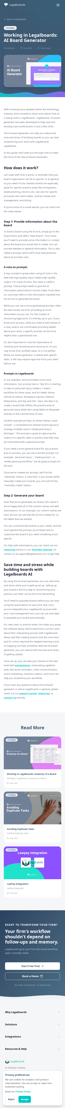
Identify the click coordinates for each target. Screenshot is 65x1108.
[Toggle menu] (58, 5)
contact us (10, 697)
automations (22, 665)
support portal (28, 693)
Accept (24, 1099)
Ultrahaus (12, 1067)
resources (9, 549)
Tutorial (10, 28)
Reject (11, 1099)
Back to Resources (16, 19)
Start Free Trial (30, 966)
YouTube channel (42, 549)
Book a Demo (30, 976)
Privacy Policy (22, 1091)
